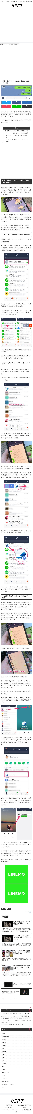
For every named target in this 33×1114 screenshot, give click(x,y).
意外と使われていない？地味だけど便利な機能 (16, 130)
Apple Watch (5, 1036)
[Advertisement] (16, 26)
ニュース (4, 1078)
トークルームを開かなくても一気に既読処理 (17, 133)
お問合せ (24, 1107)
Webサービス (5, 1072)
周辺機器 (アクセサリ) (8, 1084)
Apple (3, 1033)
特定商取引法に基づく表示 (24, 1105)
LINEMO (4, 1057)
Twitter (3, 1069)
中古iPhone (5, 1081)
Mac (3, 1060)
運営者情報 (9, 1105)
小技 (9, 908)
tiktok (3, 1066)
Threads (4, 1063)
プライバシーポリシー (9, 1107)
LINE (3, 1054)
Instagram (4, 1045)
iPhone (4, 908)
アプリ (3, 1075)
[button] (27, 106)
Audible (4, 1039)
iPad (3, 1048)
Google (4, 1042)
